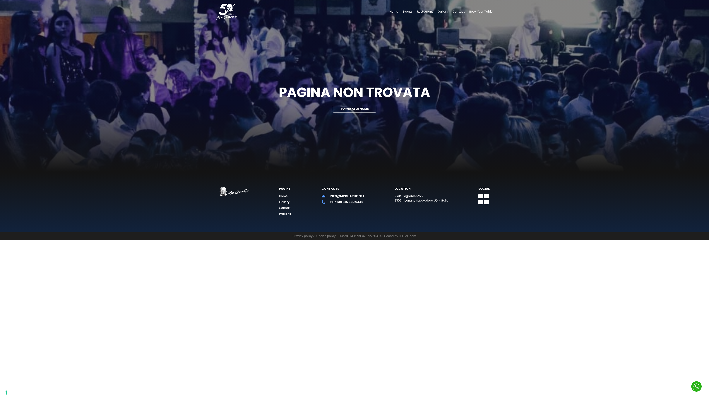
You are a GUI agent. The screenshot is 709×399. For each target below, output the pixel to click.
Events (407, 11)
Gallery (443, 11)
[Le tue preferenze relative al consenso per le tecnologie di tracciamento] (6, 392)
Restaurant (425, 11)
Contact (459, 11)
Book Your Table (481, 11)
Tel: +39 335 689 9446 (346, 202)
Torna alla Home (354, 109)
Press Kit (285, 214)
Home (394, 11)
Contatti (285, 208)
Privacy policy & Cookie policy (314, 236)
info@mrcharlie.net (347, 196)
